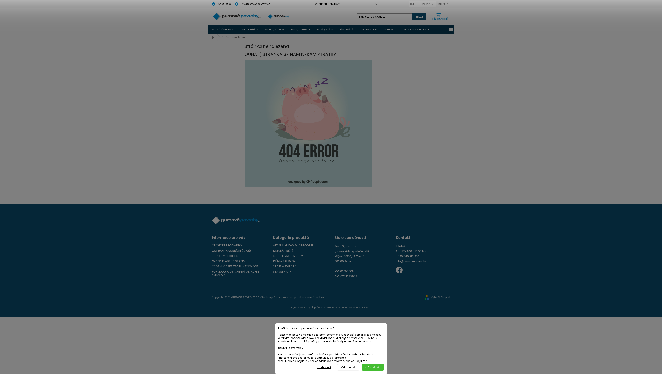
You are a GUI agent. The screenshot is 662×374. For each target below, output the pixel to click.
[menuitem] (222, 29)
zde (365, 361)
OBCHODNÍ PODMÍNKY (327, 4)
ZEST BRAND (363, 307)
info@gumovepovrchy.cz (413, 261)
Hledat (419, 17)
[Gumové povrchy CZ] (399, 270)
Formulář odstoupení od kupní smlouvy (235, 273)
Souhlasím (374, 367)
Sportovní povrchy (288, 256)
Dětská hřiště (283, 251)
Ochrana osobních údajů (231, 251)
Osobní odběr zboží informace (235, 266)
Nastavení (324, 367)
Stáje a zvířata (284, 266)
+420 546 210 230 (407, 256)
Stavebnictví (283, 272)
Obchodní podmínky (227, 245)
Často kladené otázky (228, 261)
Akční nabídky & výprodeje (293, 245)
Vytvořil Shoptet (440, 297)
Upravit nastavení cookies (308, 297)
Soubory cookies (225, 256)
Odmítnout (348, 367)
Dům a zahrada (284, 261)
